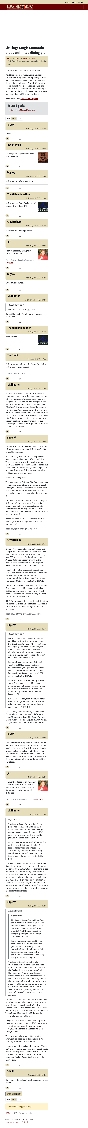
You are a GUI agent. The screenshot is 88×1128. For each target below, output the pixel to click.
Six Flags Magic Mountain (23, 110)
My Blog (9, 263)
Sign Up (80, 2)
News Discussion (29, 58)
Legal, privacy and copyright (12, 1122)
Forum (67, 2)
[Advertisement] (44, 28)
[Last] (21, 118)
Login (74, 2)
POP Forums (9, 1113)
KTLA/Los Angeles (29, 98)
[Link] (20, 138)
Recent (9, 58)
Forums (17, 58)
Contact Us (25, 1122)
